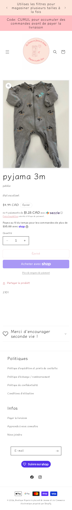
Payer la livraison (17, 418)
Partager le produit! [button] (18, 283)
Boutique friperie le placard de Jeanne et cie (35, 500)
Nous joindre (14, 435)
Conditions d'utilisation (20, 393)
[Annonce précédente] (7, 8)
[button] (7, 52)
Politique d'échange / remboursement (28, 377)
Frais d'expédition (10, 216)
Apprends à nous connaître (22, 426)
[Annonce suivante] (65, 8)
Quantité (7, 233)
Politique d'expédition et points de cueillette (32, 368)
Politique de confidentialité (22, 385)
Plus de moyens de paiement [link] (36, 272)
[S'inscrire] (57, 451)
